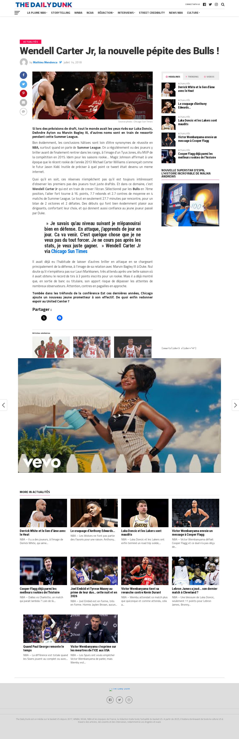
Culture (192, 13)
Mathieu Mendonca (45, 62)
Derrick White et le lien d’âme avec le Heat (196, 88)
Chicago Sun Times (69, 251)
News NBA (176, 13)
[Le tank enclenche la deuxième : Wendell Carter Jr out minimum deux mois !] (133, 347)
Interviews (126, 13)
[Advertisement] (190, 260)
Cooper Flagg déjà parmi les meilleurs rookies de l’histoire (197, 155)
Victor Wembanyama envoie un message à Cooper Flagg (197, 138)
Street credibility (152, 13)
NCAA (90, 13)
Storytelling (60, 13)
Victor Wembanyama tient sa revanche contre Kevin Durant (141, 590)
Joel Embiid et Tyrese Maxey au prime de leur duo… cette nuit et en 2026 (94, 592)
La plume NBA (36, 13)
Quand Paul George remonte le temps (43, 648)
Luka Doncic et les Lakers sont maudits (197, 122)
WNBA (78, 13)
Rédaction (105, 13)
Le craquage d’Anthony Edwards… (192, 105)
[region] (119, 415)
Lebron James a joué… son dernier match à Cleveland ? (194, 590)
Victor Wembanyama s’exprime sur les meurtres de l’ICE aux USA (93, 648)
